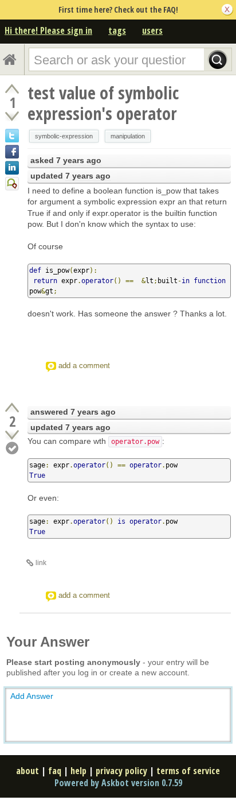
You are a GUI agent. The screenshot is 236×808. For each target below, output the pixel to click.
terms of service (188, 770)
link (41, 563)
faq (54, 770)
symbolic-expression (64, 136)
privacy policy (121, 770)
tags (117, 30)
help (78, 770)
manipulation (128, 136)
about (27, 770)
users (152, 30)
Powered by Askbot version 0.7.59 (118, 782)
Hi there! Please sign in (48, 30)
